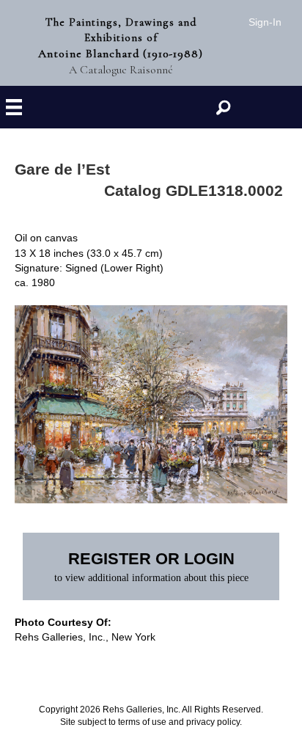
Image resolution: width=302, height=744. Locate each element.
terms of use (142, 722)
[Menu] (14, 107)
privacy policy (213, 722)
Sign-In (264, 22)
